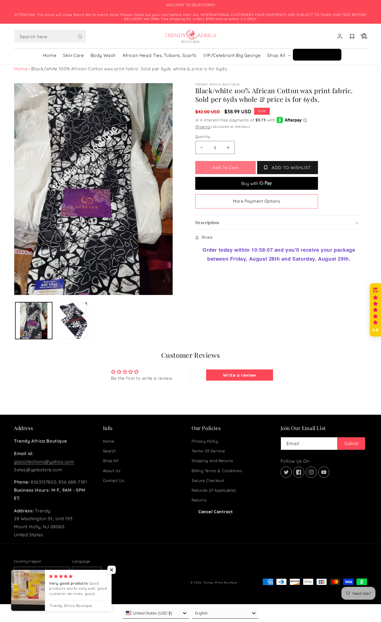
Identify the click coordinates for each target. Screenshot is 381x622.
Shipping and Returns (212, 460)
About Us (112, 470)
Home (20, 68)
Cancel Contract (215, 511)
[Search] (80, 36)
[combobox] (50, 36)
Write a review (239, 375)
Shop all (111, 460)
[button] (50, 36)
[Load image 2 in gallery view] (73, 320)
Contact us (113, 480)
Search (109, 450)
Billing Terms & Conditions (217, 470)
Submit (351, 443)
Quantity (202, 136)
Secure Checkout (208, 480)
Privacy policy (205, 441)
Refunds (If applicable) (214, 490)
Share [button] (207, 237)
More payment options (256, 201)
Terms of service (208, 450)
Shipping (202, 126)
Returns (199, 500)
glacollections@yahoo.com (44, 461)
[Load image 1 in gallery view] (33, 320)
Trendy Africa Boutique (220, 582)
